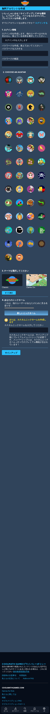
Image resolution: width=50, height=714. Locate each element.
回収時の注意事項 (9, 675)
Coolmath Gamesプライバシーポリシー (24, 664)
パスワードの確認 (10, 59)
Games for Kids (8, 691)
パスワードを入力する (12, 48)
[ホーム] (25, 3)
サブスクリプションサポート (13, 704)
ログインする (41, 23)
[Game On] (36, 280)
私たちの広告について (11, 678)
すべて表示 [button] (9, 293)
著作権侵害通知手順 (21, 672)
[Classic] (12, 280)
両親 (4, 698)
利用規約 (23, 675)
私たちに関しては (9, 694)
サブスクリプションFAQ (12, 701)
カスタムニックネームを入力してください (23, 325)
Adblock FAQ (28, 678)
